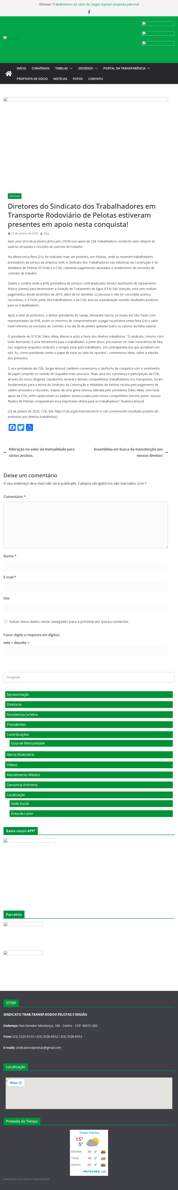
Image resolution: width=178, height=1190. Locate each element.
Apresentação (18, 694)
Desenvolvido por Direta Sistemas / (18, 1179)
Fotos (78, 79)
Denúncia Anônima (22, 784)
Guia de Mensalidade (28, 743)
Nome (9, 556)
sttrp (46, 233)
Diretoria (14, 704)
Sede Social (20, 803)
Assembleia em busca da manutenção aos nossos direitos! (128, 452)
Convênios (40, 68)
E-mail (9, 577)
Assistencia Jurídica (22, 714)
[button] (70, 68)
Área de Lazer (22, 813)
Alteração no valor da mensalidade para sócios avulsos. (41, 452)
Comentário (14, 496)
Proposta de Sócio (32, 79)
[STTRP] (8, 73)
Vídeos (12, 764)
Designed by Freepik (41, 1179)
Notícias (60, 79)
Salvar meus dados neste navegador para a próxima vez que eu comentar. (69, 621)
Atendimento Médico (23, 774)
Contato (95, 79)
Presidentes (16, 724)
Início (21, 68)
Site (6, 598)
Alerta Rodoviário (20, 754)
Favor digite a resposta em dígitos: (31, 634)
